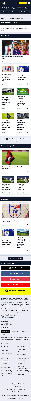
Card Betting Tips (5, 358)
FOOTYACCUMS (16, 279)
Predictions (20, 7)
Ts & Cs (10, 386)
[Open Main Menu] (29, 3)
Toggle (6, 324)
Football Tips (14, 8)
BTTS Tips (4, 363)
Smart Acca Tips (5, 367)
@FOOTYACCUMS (17, 268)
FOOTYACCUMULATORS (16, 273)
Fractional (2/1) (5, 331)
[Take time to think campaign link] (15, 292)
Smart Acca (26, 8)
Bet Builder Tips (5, 361)
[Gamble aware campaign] (11, 315)
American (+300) (24, 331)
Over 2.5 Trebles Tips (7, 371)
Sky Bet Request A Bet (23, 358)
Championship (24, 11)
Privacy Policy (19, 386)
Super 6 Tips (4, 350)
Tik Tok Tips (20, 374)
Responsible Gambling (18, 383)
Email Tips (19, 363)
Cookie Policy (22, 389)
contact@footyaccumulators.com (17, 339)
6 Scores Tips (21, 346)
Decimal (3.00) (15, 331)
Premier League (14, 11)
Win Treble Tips (21, 361)
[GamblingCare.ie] (11, 317)
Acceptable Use (10, 389)
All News (4, 11)
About (7, 383)
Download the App (5, 8)
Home (2, 16)
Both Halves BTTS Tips (23, 371)
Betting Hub (15, 391)
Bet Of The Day (21, 354)
